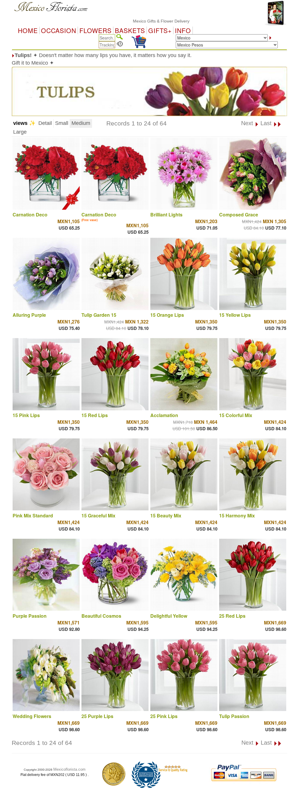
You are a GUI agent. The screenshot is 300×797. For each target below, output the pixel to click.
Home (28, 30)
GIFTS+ (160, 30)
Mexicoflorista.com (69, 769)
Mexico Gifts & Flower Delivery (140, 21)
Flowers (95, 30)
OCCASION (58, 30)
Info (183, 30)
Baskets (130, 30)
